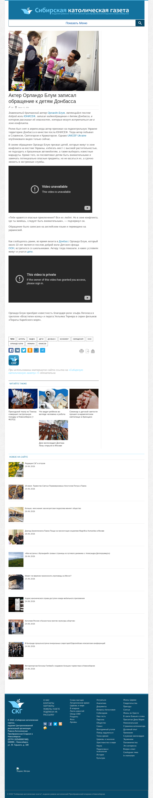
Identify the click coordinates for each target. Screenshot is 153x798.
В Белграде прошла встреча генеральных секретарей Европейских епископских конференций (65, 643)
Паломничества (130, 742)
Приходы (127, 706)
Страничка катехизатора (134, 726)
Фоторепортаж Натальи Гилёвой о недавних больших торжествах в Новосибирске (60, 666)
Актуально (101, 700)
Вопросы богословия (106, 710)
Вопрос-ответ (129, 749)
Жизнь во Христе (131, 713)
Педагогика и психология (102, 750)
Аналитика (101, 703)
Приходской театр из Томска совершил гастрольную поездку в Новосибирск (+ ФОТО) (22, 415)
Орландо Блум (56, 112)
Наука (99, 746)
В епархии (74, 708)
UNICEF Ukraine (77, 135)
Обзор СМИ (75, 714)
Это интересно (129, 746)
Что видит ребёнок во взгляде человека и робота (52, 412)
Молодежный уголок (106, 729)
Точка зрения (102, 736)
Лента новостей (77, 711)
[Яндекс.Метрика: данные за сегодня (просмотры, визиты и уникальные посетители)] (23, 769)
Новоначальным (130, 723)
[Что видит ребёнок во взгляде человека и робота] (53, 400)
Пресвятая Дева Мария (133, 719)
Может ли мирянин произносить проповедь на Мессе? (48, 576)
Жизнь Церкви (129, 700)
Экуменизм (128, 739)
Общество (101, 723)
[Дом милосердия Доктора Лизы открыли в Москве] (53, 432)
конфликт (64, 339)
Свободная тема (130, 752)
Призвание (128, 733)
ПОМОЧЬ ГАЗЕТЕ (51, 709)
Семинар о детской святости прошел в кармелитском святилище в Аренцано (83, 414)
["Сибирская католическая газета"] (76, 11)
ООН (11, 248)
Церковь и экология (105, 739)
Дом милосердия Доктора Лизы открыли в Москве (51, 444)
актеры (22, 339)
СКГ (12, 107)
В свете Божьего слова (133, 716)
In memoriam (129, 756)
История (100, 755)
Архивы (73, 722)
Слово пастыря (77, 700)
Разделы (74, 716)
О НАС (46, 700)
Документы (102, 706)
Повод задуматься (105, 733)
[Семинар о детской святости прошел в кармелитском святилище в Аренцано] (83, 400)
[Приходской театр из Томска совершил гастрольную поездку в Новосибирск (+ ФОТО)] (23, 400)
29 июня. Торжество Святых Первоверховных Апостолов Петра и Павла (55, 486)
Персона (100, 719)
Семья (99, 726)
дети (30, 251)
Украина (31, 344)
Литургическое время (79, 703)
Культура (101, 758)
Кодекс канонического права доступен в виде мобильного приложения (55, 598)
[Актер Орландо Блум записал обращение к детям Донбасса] (54, 61)
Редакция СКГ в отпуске (35, 463)
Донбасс (64, 241)
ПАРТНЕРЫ (48, 706)
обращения (78, 339)
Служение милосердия (133, 736)
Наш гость (101, 716)
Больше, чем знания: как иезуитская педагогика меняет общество (53, 508)
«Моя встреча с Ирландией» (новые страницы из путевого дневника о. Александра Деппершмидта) (67, 553)
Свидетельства (130, 703)
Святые (126, 710)
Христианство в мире (106, 742)
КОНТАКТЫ (48, 703)
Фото (72, 719)
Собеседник (102, 713)
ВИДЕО (32, 339)
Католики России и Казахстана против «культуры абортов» (50, 621)
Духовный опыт (130, 729)
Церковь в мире (77, 705)
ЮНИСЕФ (29, 116)
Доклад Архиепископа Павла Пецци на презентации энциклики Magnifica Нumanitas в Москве (64, 531)
